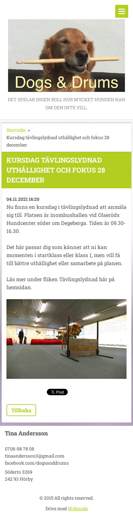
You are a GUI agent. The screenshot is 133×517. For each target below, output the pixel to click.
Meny (121, 11)
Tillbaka (21, 410)
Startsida (16, 130)
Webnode (78, 508)
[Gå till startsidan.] (66, 47)
